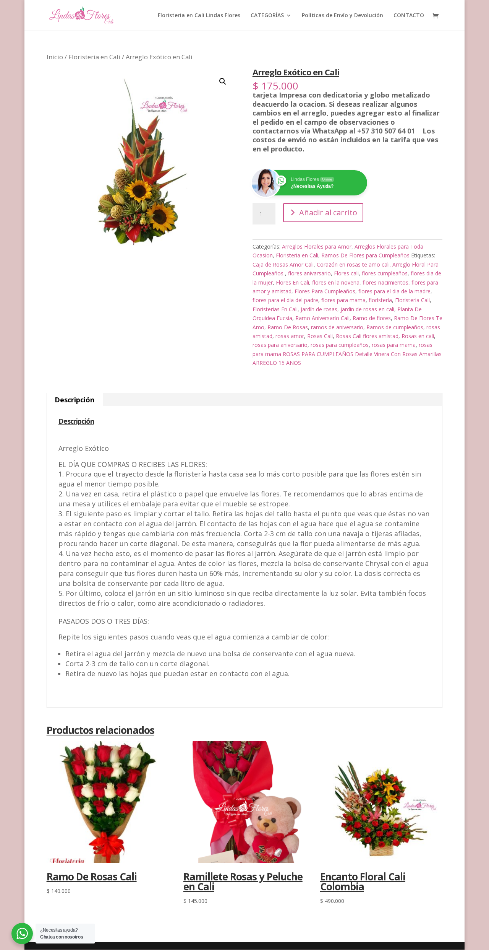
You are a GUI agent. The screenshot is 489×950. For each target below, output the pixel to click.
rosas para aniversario (280, 344)
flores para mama (343, 300)
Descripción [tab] (74, 399)
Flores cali (346, 273)
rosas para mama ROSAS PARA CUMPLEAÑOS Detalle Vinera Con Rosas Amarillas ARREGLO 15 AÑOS (347, 353)
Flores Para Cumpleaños (325, 291)
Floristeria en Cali (94, 56)
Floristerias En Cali (275, 309)
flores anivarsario (309, 273)
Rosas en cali (418, 336)
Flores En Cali (292, 282)
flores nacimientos (385, 282)
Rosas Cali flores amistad (367, 336)
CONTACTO (408, 16)
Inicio (55, 56)
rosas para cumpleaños (340, 344)
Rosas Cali (320, 336)
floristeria (380, 300)
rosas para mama (394, 344)
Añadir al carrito (328, 212)
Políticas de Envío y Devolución (342, 16)
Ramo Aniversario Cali (322, 318)
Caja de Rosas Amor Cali (283, 264)
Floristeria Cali (412, 300)
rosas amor (289, 336)
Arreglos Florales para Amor (316, 246)
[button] (223, 81)
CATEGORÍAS (267, 16)
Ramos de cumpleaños (394, 327)
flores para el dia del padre (285, 300)
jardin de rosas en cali (367, 309)
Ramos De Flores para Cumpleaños (365, 255)
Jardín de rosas (319, 309)
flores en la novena (335, 282)
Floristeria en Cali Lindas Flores (199, 16)
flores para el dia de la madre (394, 291)
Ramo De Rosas (287, 327)
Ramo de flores (372, 318)
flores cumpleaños (385, 273)
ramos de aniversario (337, 327)
